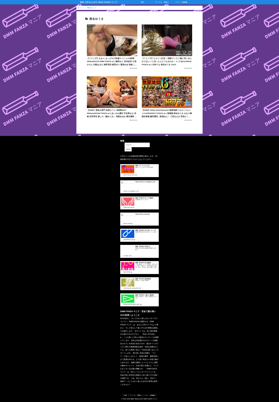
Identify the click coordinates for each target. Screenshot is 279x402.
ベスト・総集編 (149, 395)
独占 (125, 395)
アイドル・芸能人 (136, 395)
